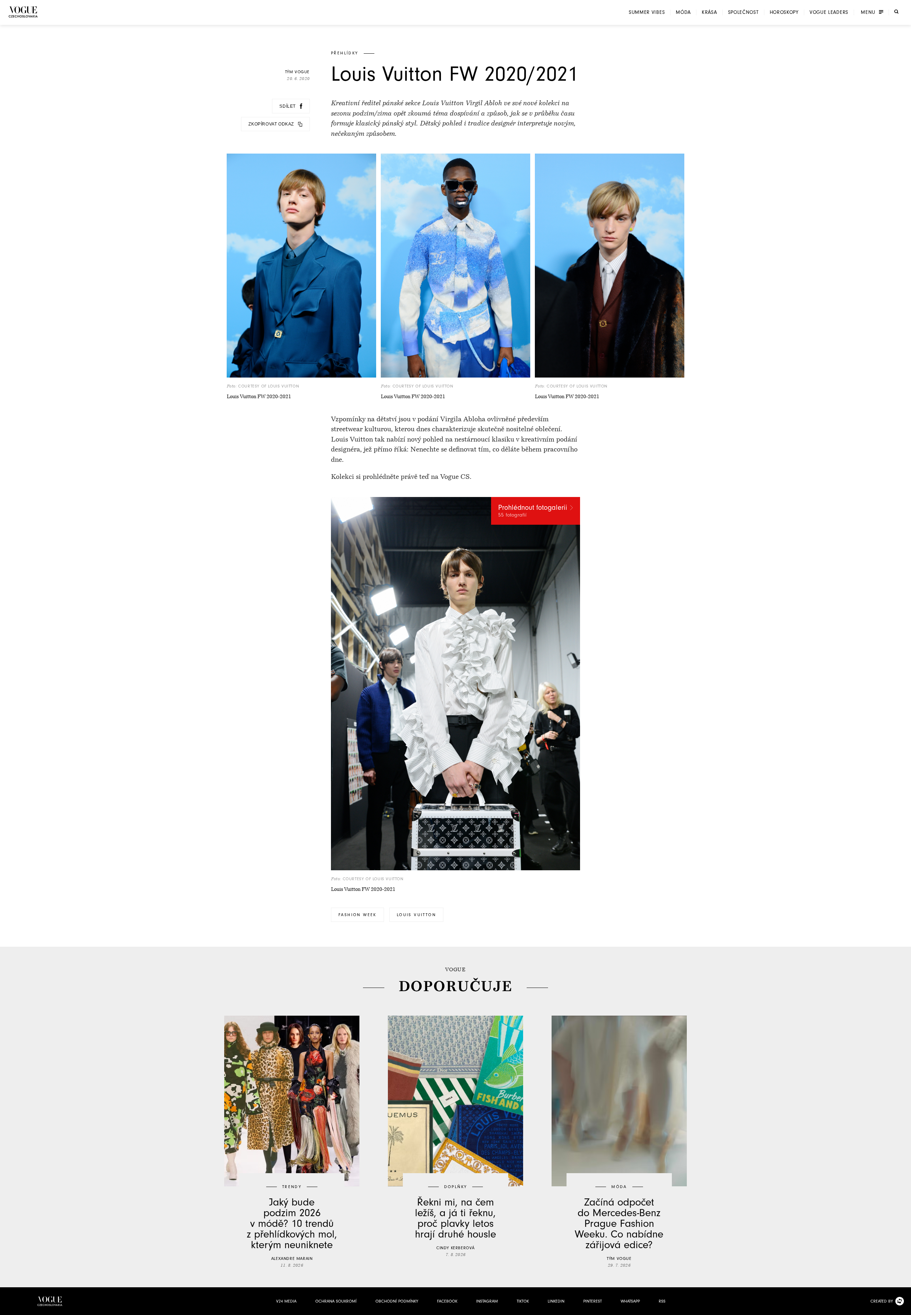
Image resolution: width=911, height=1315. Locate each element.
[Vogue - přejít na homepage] (23, 12)
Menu (868, 12)
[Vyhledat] (896, 12)
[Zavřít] (903, 1307)
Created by (881, 1301)
